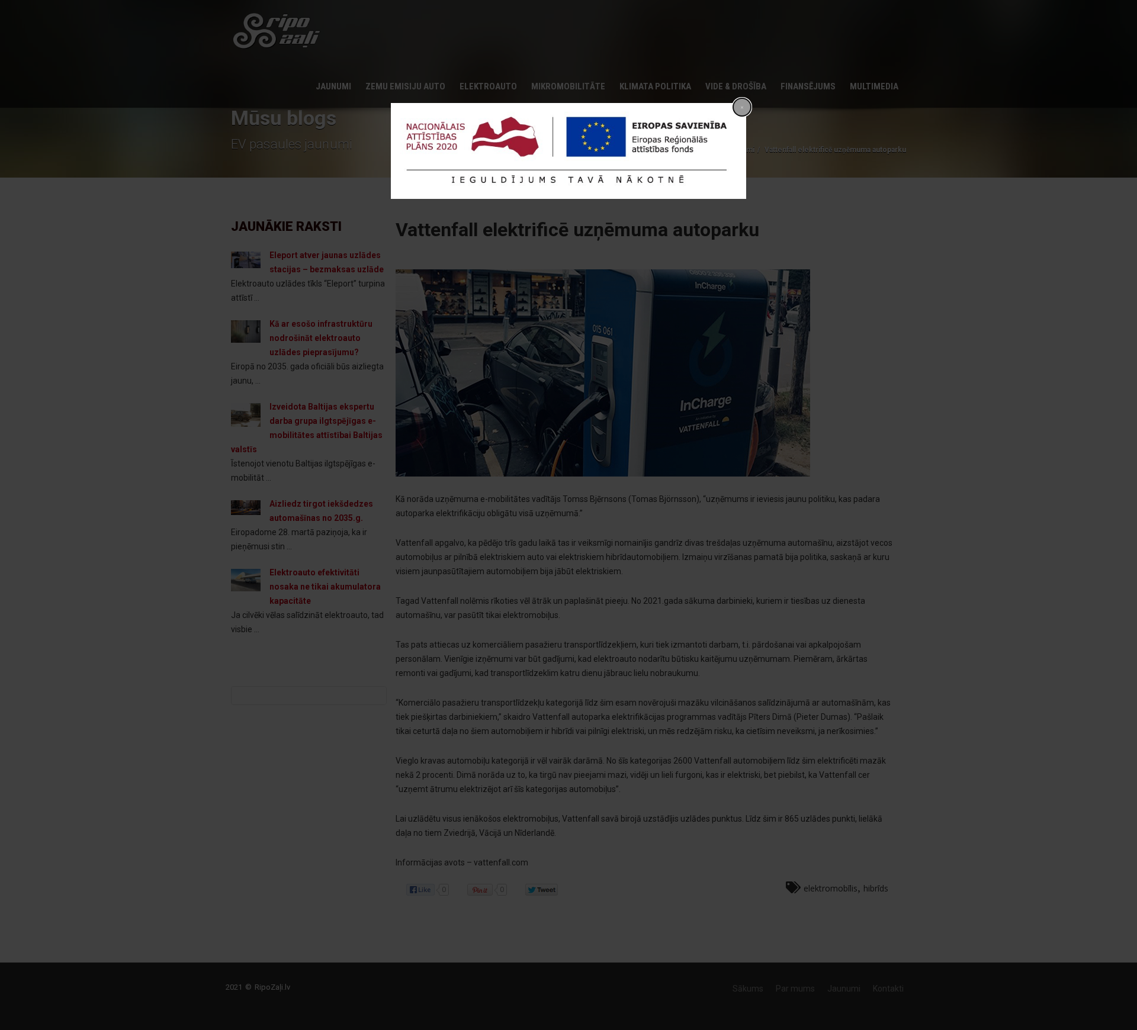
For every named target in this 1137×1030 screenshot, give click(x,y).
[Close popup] (742, 107)
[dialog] (568, 151)
